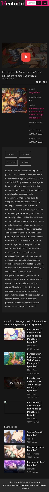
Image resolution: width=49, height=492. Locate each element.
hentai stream (27, 485)
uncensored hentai (11, 485)
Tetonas (25, 162)
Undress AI (24, 488)
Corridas (11, 154)
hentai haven (40, 485)
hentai (25, 482)
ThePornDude (15, 482)
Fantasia (25, 154)
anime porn (34, 482)
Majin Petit (34, 92)
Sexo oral (11, 162)
